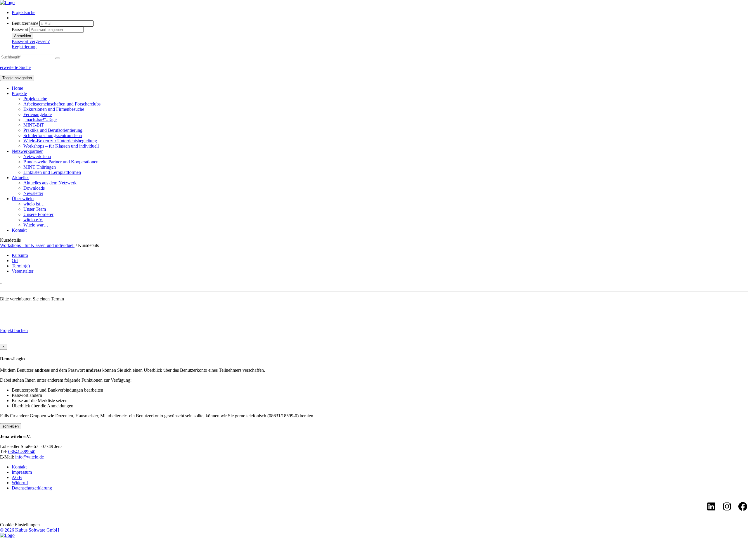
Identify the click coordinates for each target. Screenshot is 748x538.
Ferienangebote (37, 114)
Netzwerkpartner (27, 151)
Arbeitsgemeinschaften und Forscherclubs (62, 103)
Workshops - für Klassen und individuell (37, 245)
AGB (17, 477)
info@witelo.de (29, 456)
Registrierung (24, 46)
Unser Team (34, 209)
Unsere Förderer (38, 214)
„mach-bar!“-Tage (40, 119)
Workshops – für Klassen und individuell (61, 145)
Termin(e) (21, 265)
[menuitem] (380, 12)
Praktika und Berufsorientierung (52, 130)
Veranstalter (22, 271)
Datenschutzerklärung (32, 487)
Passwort (20, 29)
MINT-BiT (33, 124)
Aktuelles (20, 177)
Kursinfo (20, 255)
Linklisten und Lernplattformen (52, 172)
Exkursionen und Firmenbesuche (53, 109)
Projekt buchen (14, 330)
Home (17, 88)
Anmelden (22, 36)
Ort (15, 260)
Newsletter (33, 193)
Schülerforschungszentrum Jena (52, 135)
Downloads (34, 188)
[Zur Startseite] (7, 2)
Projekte (19, 93)
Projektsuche (23, 12)
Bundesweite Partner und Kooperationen (60, 161)
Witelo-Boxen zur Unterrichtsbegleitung (60, 140)
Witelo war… (35, 224)
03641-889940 (21, 451)
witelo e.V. (33, 219)
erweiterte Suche (15, 67)
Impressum (22, 472)
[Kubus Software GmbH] (7, 535)
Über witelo (23, 198)
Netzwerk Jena (37, 156)
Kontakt (19, 230)
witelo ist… (34, 203)
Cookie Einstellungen (20, 524)
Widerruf (20, 482)
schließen (10, 426)
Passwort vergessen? (31, 41)
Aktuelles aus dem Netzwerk (50, 182)
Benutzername (25, 23)
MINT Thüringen (39, 167)
